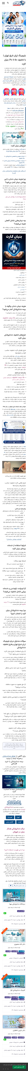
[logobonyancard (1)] (16, 3)
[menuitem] (7, 3)
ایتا (19, 822)
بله (17, 817)
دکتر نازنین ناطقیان (19, 1030)
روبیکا (9, 817)
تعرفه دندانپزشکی (8, 756)
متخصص (4, 931)
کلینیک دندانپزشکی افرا (17, 990)
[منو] (4, 3)
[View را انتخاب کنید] (11, 885)
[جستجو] (7, 3)
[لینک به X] (8, 1069)
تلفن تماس (9, 822)
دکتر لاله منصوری (19, 944)
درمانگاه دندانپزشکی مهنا (17, 904)
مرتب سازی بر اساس (19, 885)
